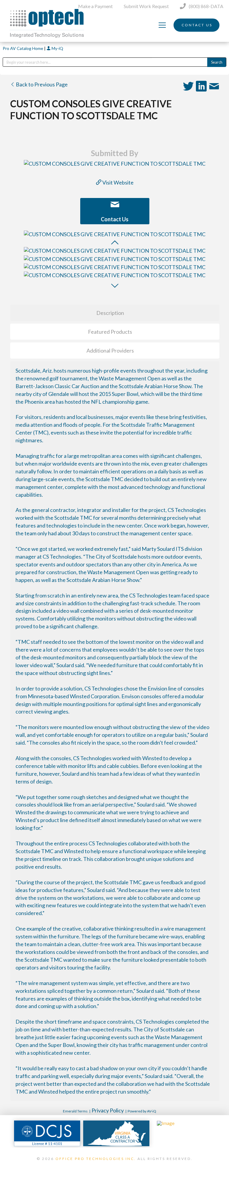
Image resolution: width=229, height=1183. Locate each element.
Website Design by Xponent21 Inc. (114, 1166)
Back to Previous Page (41, 84)
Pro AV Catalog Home (23, 48)
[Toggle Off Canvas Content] (162, 25)
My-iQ (57, 48)
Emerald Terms (75, 1111)
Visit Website (117, 182)
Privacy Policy (108, 1110)
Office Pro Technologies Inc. (95, 1158)
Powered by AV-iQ (142, 1111)
